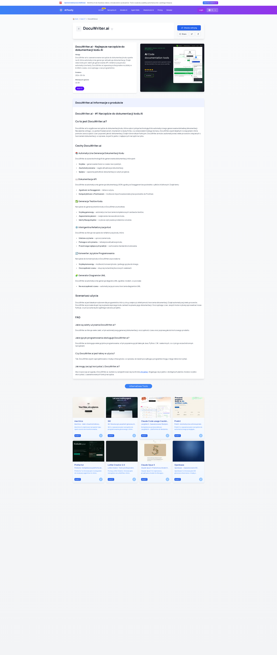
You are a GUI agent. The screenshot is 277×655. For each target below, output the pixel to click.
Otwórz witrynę (190, 28)
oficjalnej (144, 372)
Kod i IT (83, 19)
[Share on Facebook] (198, 34)
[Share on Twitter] (192, 34)
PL (212, 10)
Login (201, 10)
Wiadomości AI (148, 10)
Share (184, 34)
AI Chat (101, 9)
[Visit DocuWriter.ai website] (172, 68)
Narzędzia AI (111, 10)
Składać (169, 10)
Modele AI (123, 10)
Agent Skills (135, 10)
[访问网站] (101, 435)
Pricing (160, 10)
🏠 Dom (75, 19)
